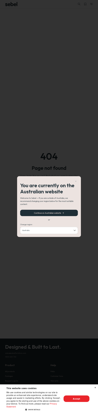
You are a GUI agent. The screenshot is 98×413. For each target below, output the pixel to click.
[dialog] (49, 398)
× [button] (95, 387)
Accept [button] (76, 398)
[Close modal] (76, 181)
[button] (33, 409)
